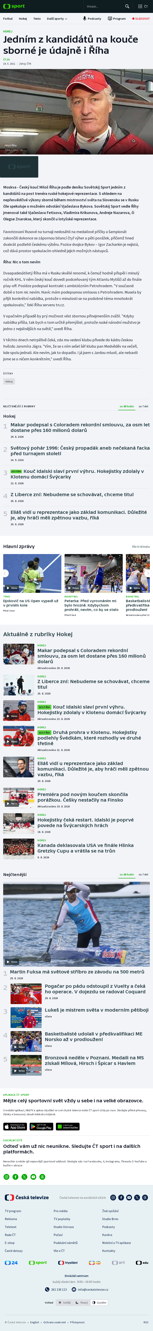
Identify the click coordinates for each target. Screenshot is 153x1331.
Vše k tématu (141, 546)
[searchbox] (104, 6)
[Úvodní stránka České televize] (27, 1197)
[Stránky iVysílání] (68, 1264)
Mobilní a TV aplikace (116, 1243)
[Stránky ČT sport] (38, 1264)
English (34, 1322)
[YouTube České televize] (129, 1197)
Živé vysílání (110, 1211)
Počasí (58, 1235)
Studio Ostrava (64, 1227)
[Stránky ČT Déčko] (95, 1264)
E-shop (10, 1243)
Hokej (7, 31)
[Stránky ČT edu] (142, 1264)
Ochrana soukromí (54, 1322)
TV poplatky (62, 1219)
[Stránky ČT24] (11, 1264)
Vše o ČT (59, 1251)
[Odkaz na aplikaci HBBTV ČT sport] (68, 1127)
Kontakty (108, 1251)
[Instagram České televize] (113, 1197)
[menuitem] (8, 18)
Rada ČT (10, 1235)
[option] (64, 1302)
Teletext (11, 1227)
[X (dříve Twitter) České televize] (137, 1197)
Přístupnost (77, 1322)
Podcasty (108, 1227)
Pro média (61, 1211)
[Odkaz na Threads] (42, 1177)
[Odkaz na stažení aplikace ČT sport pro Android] (41, 1127)
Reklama (11, 1219)
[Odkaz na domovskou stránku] (20, 6)
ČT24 (6, 59)
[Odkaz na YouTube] (33, 1177)
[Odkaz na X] (24, 1177)
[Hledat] (127, 6)
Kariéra (107, 1235)
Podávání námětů (65, 1243)
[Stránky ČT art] (118, 1264)
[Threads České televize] (145, 1197)
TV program (13, 1211)
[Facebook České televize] (121, 1197)
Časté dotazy (14, 1251)
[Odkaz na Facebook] (15, 1177)
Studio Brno (110, 1219)
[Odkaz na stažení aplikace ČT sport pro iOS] (15, 1127)
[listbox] (82, 1302)
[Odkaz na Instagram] (6, 1177)
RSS (146, 1322)
